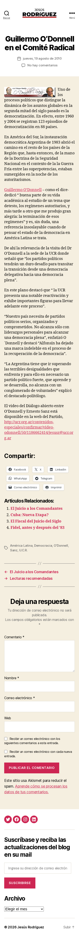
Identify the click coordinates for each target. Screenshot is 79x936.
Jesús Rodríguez (30, 927)
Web (7, 718)
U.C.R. (23, 550)
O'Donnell (61, 545)
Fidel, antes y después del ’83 (37, 527)
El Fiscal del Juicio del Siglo (36, 521)
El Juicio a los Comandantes (37, 508)
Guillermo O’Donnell (23, 189)
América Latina (21, 545)
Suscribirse (20, 883)
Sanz (13, 550)
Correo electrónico (19, 698)
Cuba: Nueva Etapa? (30, 515)
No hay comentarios (42, 65)
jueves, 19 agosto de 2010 (42, 58)
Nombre (11, 678)
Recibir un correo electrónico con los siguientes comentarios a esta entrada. (32, 741)
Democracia (43, 545)
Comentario (14, 637)
